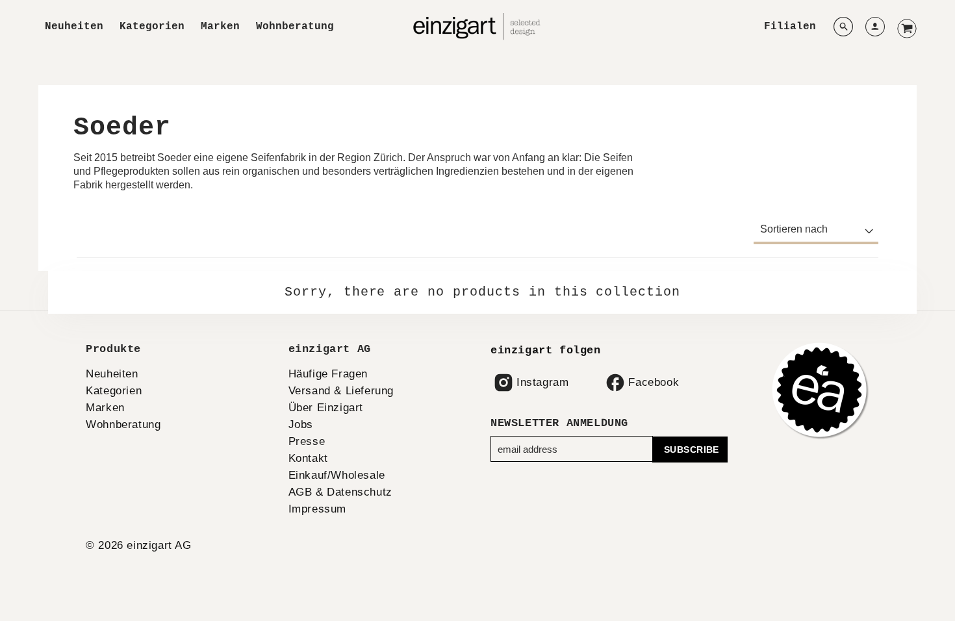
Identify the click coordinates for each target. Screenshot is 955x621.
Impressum (317, 509)
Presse (306, 441)
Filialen (790, 26)
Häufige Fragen (328, 374)
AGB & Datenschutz (340, 492)
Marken (220, 26)
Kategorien (152, 26)
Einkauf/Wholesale (336, 475)
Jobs (300, 424)
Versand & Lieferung (341, 391)
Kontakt (308, 458)
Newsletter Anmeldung (559, 423)
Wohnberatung (295, 26)
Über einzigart (325, 407)
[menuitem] (74, 27)
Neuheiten (74, 26)
